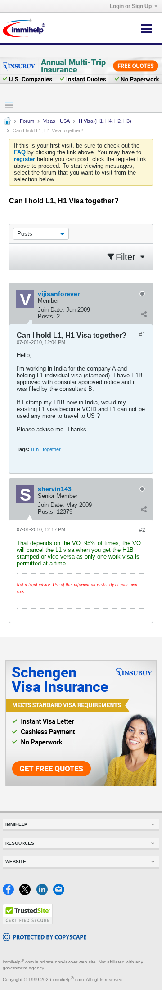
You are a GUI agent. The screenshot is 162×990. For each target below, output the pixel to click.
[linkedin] (44, 893)
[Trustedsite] (28, 922)
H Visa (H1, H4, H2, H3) (105, 121)
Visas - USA (56, 121)
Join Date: (51, 309)
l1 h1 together (46, 449)
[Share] (144, 314)
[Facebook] (11, 893)
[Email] (60, 893)
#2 (142, 530)
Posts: (46, 316)
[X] (27, 893)
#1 (142, 334)
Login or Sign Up (131, 6)
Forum (27, 121)
